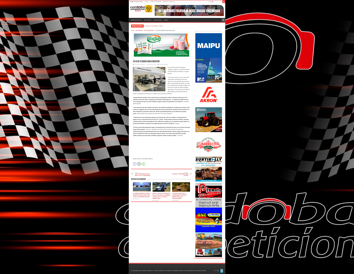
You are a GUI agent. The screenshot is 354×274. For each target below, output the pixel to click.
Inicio (132, 30)
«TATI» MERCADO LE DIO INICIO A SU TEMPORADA (142, 174)
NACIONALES (147, 20)
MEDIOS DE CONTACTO (169, 1)
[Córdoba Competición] (137, 8)
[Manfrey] (161, 45)
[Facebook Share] (134, 164)
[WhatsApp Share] (143, 164)
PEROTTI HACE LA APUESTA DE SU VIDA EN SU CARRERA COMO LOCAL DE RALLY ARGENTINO (161, 196)
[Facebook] (209, 2)
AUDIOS (166, 20)
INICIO (146, 1)
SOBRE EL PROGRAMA (155, 1)
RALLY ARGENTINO (149, 30)
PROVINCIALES (158, 20)
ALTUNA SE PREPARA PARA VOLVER (180, 174)
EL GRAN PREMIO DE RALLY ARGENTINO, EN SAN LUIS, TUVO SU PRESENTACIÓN (141, 195)
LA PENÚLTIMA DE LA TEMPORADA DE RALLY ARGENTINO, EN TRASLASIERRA (179, 196)
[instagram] (213, 2)
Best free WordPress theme (51, 162)
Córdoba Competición (140, 64)
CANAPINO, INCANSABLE (151, 26)
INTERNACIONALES (136, 20)
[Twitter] (210, 2)
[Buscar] (223, 1)
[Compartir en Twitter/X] (139, 164)
